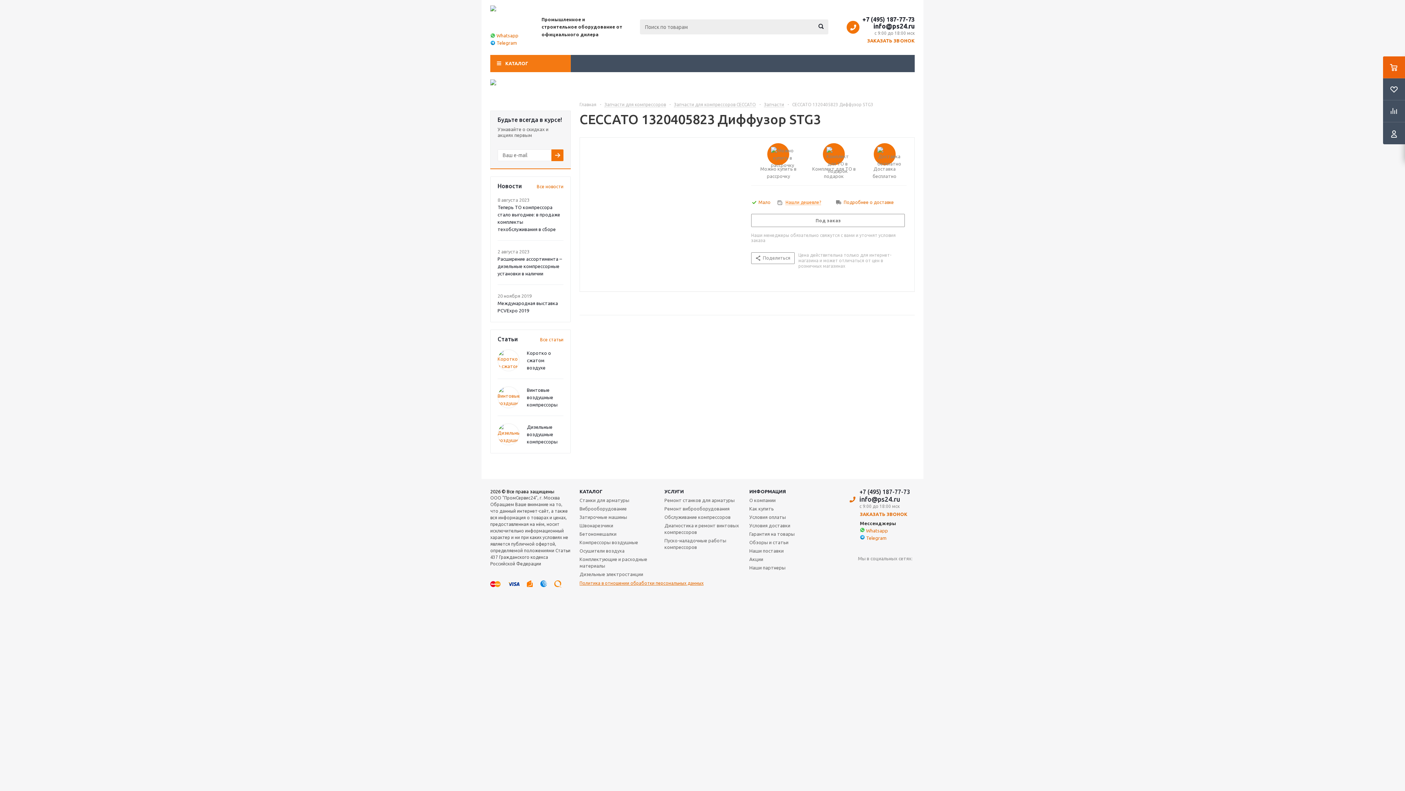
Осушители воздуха (602, 550)
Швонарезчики (596, 525)
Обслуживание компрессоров (697, 517)
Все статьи (551, 339)
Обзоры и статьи (768, 542)
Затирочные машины (603, 517)
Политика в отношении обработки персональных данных (642, 583)
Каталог (516, 63)
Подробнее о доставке (869, 202)
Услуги (674, 491)
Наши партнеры (767, 567)
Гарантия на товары (772, 533)
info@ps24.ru (894, 26)
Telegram (507, 42)
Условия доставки (769, 525)
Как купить (761, 508)
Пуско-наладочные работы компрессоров (695, 544)
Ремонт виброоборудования (697, 508)
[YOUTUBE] (863, 570)
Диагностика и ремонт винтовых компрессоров (701, 529)
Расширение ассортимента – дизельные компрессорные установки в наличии (530, 266)
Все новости (550, 186)
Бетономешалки (598, 533)
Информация (767, 491)
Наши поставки (766, 550)
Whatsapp (507, 35)
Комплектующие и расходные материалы (613, 562)
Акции (756, 559)
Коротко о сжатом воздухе (539, 360)
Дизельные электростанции (611, 574)
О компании (762, 500)
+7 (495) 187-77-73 (888, 19)
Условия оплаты (767, 517)
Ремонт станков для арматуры (699, 500)
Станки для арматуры (604, 500)
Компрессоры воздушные (609, 542)
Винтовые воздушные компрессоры (542, 397)
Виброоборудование (603, 508)
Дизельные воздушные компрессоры (542, 434)
